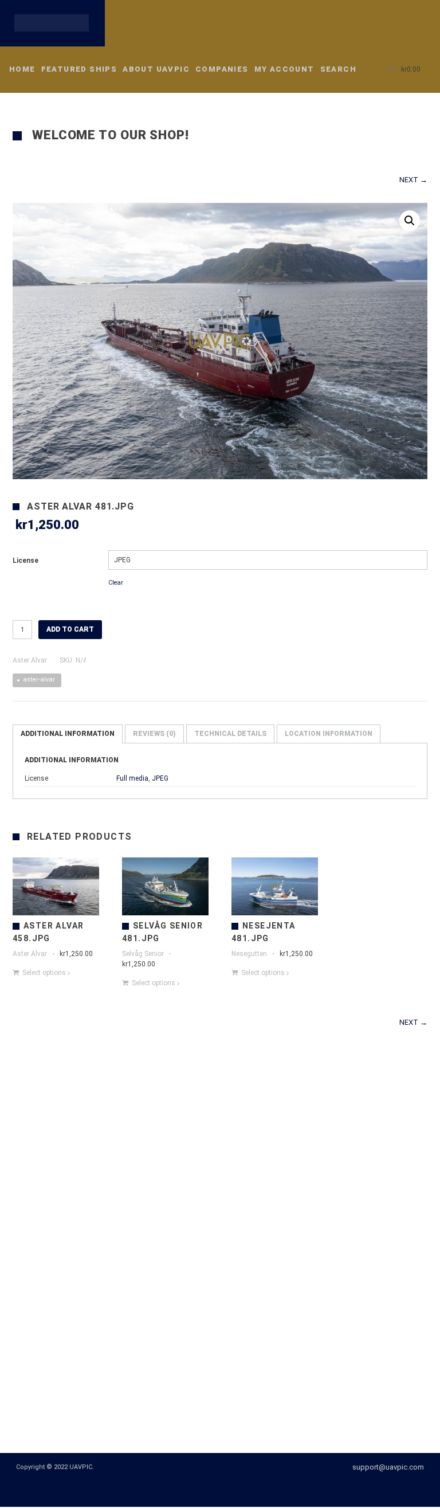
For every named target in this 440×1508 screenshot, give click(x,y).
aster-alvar (39, 681)
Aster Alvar (30, 662)
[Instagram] (235, 1489)
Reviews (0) (154, 735)
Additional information (68, 735)
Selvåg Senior (143, 955)
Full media (132, 780)
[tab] (68, 735)
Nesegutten (249, 955)
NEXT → (413, 181)
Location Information (328, 735)
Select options (44, 974)
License (25, 562)
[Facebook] (214, 1489)
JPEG (160, 780)
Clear (115, 583)
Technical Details (230, 735)
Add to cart (70, 631)
